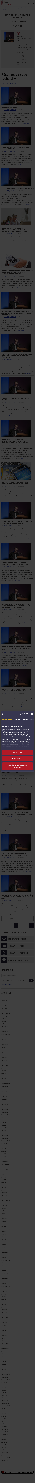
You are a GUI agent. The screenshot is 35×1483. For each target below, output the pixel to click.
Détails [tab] (17, 719)
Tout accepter (17, 752)
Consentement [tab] (7, 719)
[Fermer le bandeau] (32, 714)
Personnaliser (16, 758)
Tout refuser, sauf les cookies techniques (17, 766)
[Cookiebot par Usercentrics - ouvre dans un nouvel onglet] (21, 714)
